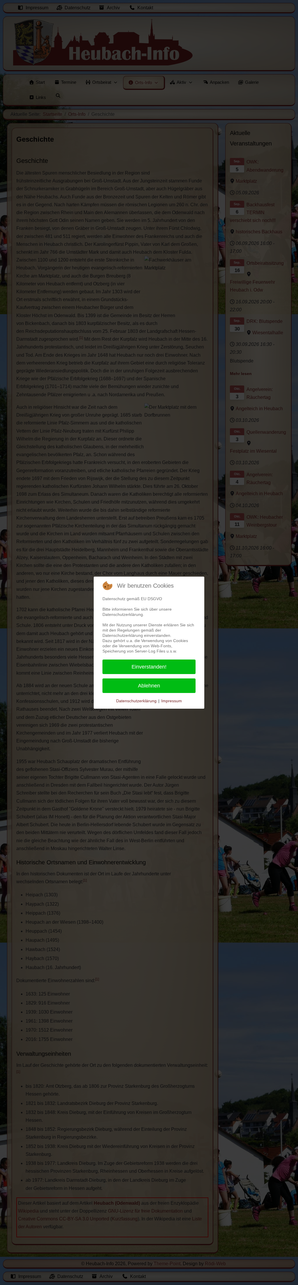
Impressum (171, 701)
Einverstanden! (149, 667)
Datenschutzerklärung (136, 701)
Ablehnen (149, 686)
